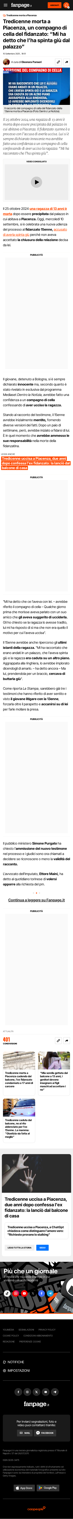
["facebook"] (41, 1293)
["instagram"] (15, 1293)
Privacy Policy (47, 1329)
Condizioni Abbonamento (38, 1335)
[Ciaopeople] (36, 1508)
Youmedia (8, 1329)
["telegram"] (50, 1293)
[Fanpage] (36, 1404)
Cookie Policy (11, 1335)
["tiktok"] (7, 1293)
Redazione (9, 1341)
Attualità (8, 1031)
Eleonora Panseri (32, 62)
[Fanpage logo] (21, 5)
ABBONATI (54, 5)
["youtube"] (24, 1293)
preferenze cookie (30, 1341)
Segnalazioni (26, 1329)
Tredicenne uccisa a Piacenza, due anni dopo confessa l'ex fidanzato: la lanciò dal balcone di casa (36, 1207)
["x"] (33, 1293)
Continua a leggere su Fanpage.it (36, 900)
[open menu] (4, 5)
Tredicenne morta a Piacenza (21, 15)
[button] (66, 62)
